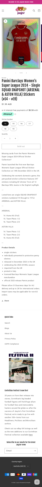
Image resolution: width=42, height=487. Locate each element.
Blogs (7, 328)
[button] (2, 10)
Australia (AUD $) (20, 466)
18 (5, 129)
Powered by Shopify (25, 482)
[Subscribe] (34, 450)
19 (13, 129)
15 (13, 124)
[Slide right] (26, 72)
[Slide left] (15, 72)
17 (30, 124)
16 (21, 124)
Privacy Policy (10, 339)
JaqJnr (18, 482)
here (31, 435)
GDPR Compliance (12, 344)
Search (7, 323)
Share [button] (6, 301)
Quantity (5, 134)
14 (5, 124)
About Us (8, 333)
